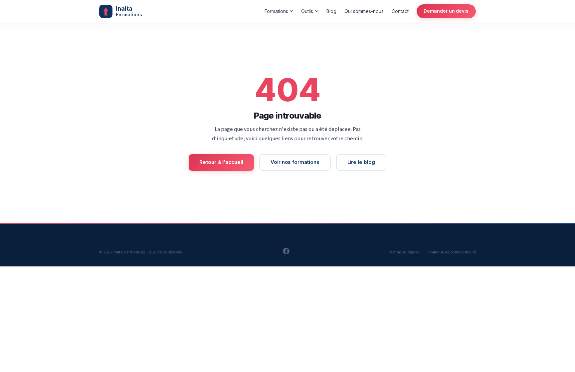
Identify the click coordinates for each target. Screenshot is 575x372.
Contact (400, 11)
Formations (276, 11)
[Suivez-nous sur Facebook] (286, 253)
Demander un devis (446, 11)
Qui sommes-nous (364, 11)
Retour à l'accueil (221, 162)
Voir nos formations (295, 162)
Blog (331, 11)
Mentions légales (404, 252)
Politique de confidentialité (452, 252)
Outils (307, 11)
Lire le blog (361, 162)
